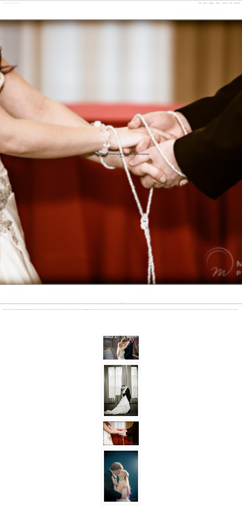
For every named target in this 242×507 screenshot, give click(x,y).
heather (130, 157)
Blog (231, 3)
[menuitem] (200, 3)
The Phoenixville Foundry (24, 309)
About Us (205, 3)
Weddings (122, 157)
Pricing (218, 3)
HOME (200, 3)
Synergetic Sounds (88, 309)
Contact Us (225, 3)
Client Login (237, 3)
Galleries (211, 3)
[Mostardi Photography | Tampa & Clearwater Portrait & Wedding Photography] (11, 3)
